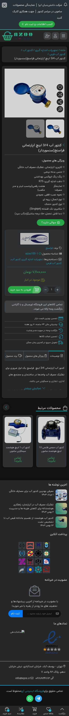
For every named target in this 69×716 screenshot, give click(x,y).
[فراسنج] (34, 239)
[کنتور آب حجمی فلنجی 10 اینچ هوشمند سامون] (51, 430)
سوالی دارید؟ (49, 222)
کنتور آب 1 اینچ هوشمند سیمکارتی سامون (18, 449)
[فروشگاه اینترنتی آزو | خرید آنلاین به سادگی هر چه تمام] (17, 36)
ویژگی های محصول (34, 356)
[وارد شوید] (55, 36)
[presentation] (6, 407)
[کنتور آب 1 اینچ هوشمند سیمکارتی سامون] (18, 430)
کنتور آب (28, 50)
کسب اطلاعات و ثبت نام (39, 24)
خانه (62, 50)
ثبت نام (15, 613)
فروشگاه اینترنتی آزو (32, 691)
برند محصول (12, 356)
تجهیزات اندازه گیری (46, 50)
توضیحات (55, 356)
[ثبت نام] (47, 36)
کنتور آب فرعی (57, 54)
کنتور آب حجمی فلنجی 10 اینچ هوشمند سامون (51, 449)
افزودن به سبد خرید (20, 290)
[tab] (56, 355)
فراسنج (49, 248)
